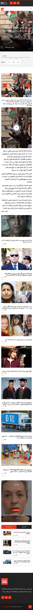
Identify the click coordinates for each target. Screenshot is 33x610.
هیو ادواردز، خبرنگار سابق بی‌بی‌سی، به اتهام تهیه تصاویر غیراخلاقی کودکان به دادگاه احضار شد (18, 274)
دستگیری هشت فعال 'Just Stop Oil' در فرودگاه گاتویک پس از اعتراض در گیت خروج (17, 470)
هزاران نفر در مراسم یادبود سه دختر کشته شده (18, 340)
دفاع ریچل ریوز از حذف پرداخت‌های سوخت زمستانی (17, 371)
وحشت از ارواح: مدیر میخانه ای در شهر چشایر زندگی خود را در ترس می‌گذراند (22, 561)
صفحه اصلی (5, 55)
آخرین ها (24, 527)
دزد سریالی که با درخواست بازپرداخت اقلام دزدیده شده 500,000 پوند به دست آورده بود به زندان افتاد (17, 307)
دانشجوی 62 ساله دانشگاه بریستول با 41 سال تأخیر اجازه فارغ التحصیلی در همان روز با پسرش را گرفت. (17, 403)
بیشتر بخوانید (16, 510)
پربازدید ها (9, 527)
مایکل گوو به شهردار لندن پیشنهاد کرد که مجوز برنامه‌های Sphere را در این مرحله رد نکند (21, 552)
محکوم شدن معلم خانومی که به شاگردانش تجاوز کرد (16, 515)
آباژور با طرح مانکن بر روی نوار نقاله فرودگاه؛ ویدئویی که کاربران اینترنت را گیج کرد (22, 542)
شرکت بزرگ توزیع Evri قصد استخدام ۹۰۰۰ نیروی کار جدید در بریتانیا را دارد (17, 437)
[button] (5, 85)
